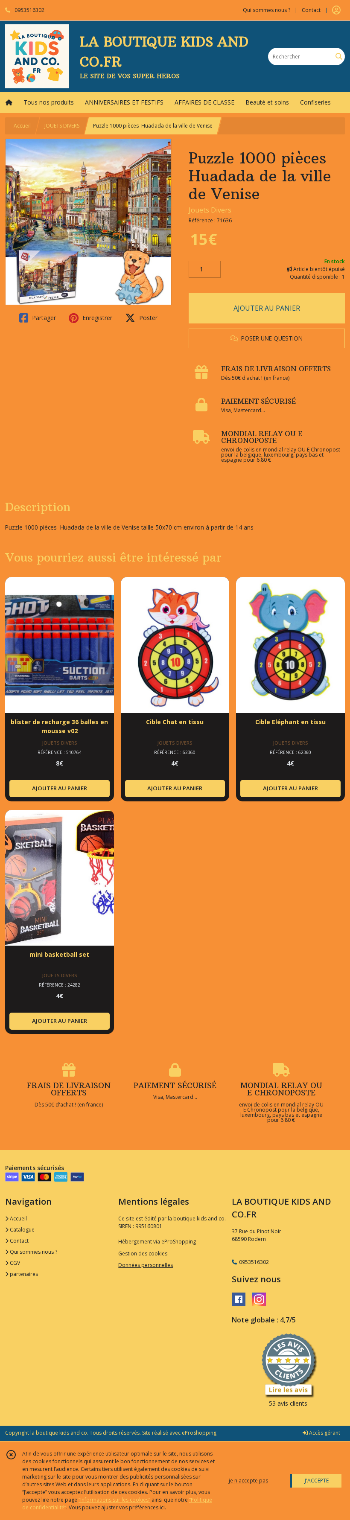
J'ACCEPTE (317, 1480)
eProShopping (199, 1432)
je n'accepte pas (248, 1480)
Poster (147, 318)
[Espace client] (336, 10)
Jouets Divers (210, 210)
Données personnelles (145, 1265)
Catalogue (22, 1229)
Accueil (22, 125)
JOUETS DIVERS (61, 125)
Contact (311, 10)
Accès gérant (324, 1432)
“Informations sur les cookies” (114, 1499)
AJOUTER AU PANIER (266, 308)
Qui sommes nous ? (33, 1251)
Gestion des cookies (142, 1253)
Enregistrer (96, 318)
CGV (14, 1263)
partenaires (23, 1274)
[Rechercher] (338, 56)
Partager (43, 318)
